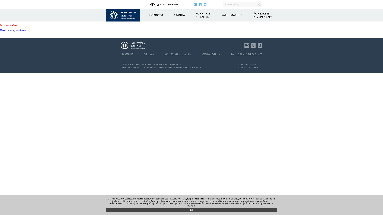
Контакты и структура (262, 15)
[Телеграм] (205, 4)
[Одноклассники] (200, 4)
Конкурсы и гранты (203, 15)
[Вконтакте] (195, 4)
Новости (156, 15)
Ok (191, 210)
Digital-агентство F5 (248, 67)
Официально (232, 15)
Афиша (179, 15)
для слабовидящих (167, 4)
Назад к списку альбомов (13, 30)
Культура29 (123, 15)
